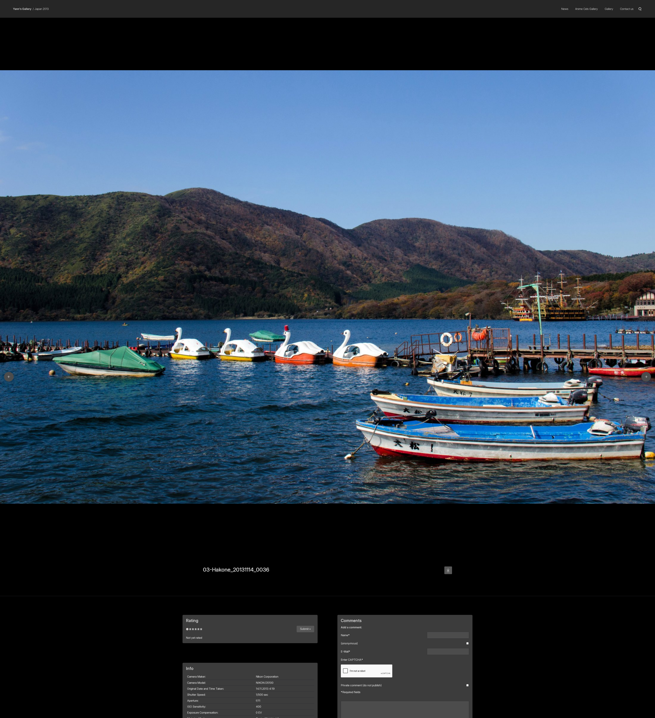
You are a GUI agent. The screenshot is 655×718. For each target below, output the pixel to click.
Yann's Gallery (22, 9)
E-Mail (345, 651)
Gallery (609, 9)
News (564, 9)
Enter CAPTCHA (352, 659)
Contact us (627, 9)
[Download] (448, 570)
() (349, 643)
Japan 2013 (41, 9)
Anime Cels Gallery (586, 9)
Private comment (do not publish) (361, 685)
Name (345, 635)
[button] (9, 377)
